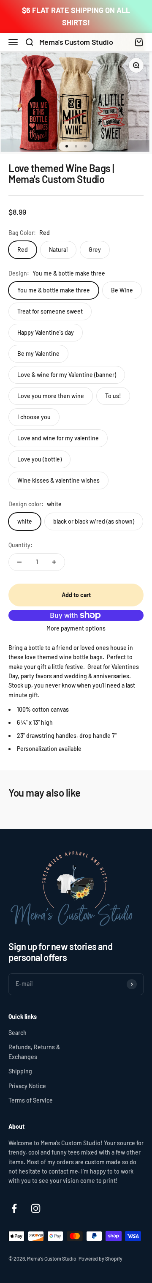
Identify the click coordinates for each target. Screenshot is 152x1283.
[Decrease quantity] (19, 562)
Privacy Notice (27, 1085)
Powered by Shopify (100, 1258)
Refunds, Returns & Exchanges (34, 1051)
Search (17, 1032)
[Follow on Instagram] (35, 1208)
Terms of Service (30, 1100)
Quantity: (20, 545)
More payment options (76, 628)
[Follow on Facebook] (14, 1208)
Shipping (20, 1071)
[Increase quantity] (54, 562)
